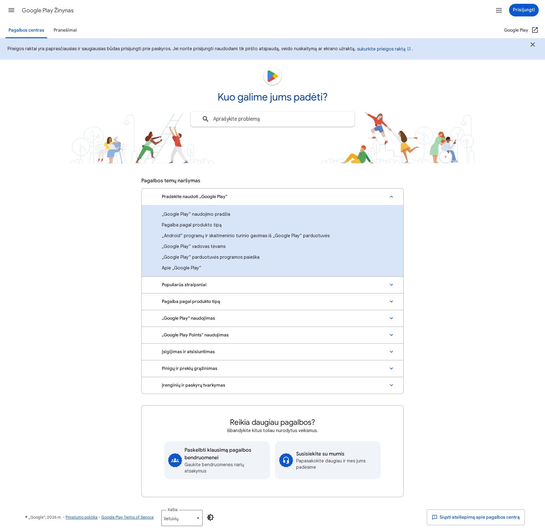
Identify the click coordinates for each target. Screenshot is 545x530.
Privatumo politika (81, 517)
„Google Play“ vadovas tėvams (194, 246)
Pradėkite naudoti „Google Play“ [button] (194, 196)
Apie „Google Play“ (181, 268)
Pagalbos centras (26, 30)
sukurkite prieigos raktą (381, 49)
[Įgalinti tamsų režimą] (210, 517)
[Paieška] (205, 119)
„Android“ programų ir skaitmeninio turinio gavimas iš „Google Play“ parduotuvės (246, 235)
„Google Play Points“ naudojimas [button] (195, 335)
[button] (11, 10)
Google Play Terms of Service (127, 517)
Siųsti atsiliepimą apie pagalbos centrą (479, 517)
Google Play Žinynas (48, 10)
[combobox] (272, 119)
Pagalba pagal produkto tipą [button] (191, 301)
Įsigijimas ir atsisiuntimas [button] (188, 351)
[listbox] (182, 518)
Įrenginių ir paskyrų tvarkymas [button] (193, 385)
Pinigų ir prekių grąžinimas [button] (189, 368)
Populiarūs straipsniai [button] (184, 284)
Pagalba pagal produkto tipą (192, 225)
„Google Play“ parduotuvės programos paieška (211, 257)
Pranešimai (65, 30)
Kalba (173, 509)
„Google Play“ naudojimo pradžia (196, 214)
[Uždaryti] (532, 45)
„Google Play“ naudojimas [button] (188, 318)
